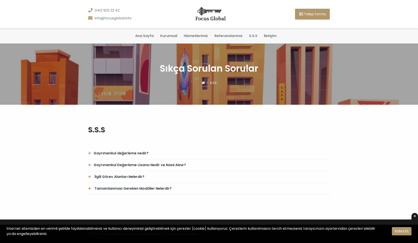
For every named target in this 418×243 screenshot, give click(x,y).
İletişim (270, 35)
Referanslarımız (228, 35)
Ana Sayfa (144, 35)
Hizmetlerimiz (196, 35)
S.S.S (253, 35)
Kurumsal (168, 35)
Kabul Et (402, 231)
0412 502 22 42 (107, 10)
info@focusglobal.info (113, 18)
